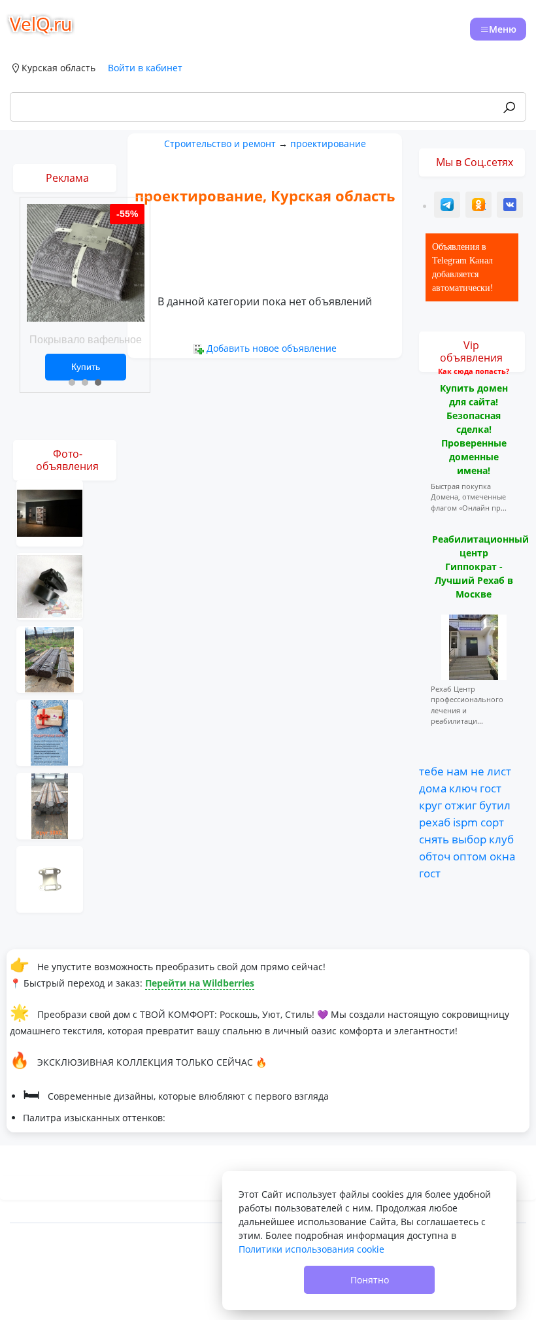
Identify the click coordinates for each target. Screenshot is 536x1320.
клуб (501, 839)
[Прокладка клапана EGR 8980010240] (49, 878)
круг (430, 805)
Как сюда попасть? (473, 371)
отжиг (460, 805)
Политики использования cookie (311, 1249)
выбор (469, 839)
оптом (470, 856)
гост (490, 788)
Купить (85, 367)
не (477, 771)
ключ (463, 788)
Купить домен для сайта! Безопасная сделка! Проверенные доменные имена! (474, 429)
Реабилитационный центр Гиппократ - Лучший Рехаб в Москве (480, 566)
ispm (465, 822)
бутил (495, 805)
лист (499, 771)
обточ (434, 856)
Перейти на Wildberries (199, 983)
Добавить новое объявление (272, 348)
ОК (479, 206)
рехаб (434, 822)
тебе (431, 771)
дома (432, 788)
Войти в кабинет (145, 67)
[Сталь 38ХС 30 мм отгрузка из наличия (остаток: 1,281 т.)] (49, 805)
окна (502, 856)
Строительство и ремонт (220, 143)
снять (434, 839)
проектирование (328, 143)
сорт (492, 822)
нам (457, 771)
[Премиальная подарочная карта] (49, 732)
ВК (510, 206)
